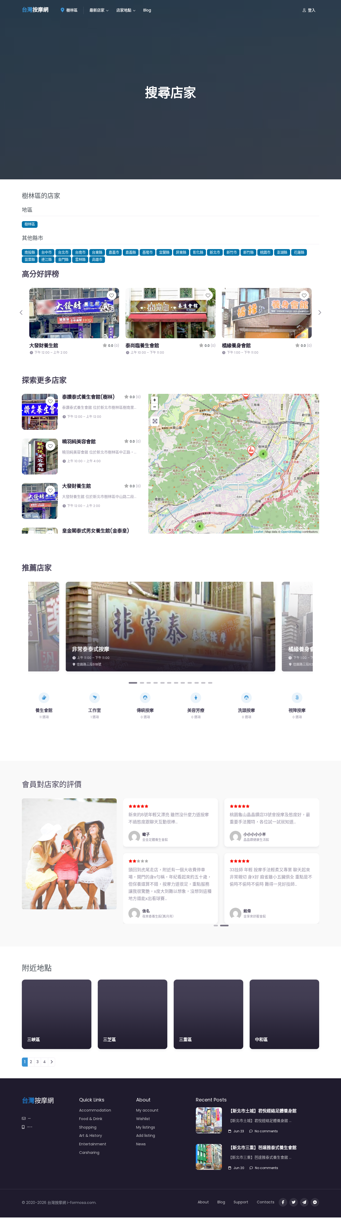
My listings (145, 1127)
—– (30, 1127)
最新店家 (97, 10)
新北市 (215, 252)
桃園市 (265, 252)
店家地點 (123, 10)
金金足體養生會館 (155, 839)
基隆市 (147, 252)
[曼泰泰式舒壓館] (251, 450)
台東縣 (97, 252)
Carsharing (89, 1152)
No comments (266, 1131)
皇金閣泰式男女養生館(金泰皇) (95, 530)
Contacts (265, 1202)
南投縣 (30, 252)
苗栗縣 (30, 259)
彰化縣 (198, 252)
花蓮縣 (299, 252)
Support (241, 1202)
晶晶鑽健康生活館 (256, 839)
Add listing (145, 1135)
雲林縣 (80, 259)
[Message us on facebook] (315, 1202)
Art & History (90, 1135)
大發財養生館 (43, 345)
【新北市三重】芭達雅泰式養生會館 (262, 1148)
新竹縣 (248, 252)
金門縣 (63, 259)
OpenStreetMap (291, 531)
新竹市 (231, 252)
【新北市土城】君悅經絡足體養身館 (262, 1111)
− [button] (154, 407)
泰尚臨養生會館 (142, 345)
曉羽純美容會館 (79, 441)
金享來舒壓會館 (254, 916)
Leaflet (258, 531)
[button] (21, 312)
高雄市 (97, 259)
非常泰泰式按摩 (90, 649)
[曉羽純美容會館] (245, 394)
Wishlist (143, 1118)
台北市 (63, 252)
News (141, 1144)
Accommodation (95, 1110)
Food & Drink (90, 1118)
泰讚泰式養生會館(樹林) (88, 397)
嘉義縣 (130, 252)
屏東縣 (181, 252)
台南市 (80, 252)
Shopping (87, 1127)
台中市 (46, 252)
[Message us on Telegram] (304, 1202)
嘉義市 (114, 252)
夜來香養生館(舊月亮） (159, 916)
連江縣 (46, 259)
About (203, 1202)
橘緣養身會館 (236, 345)
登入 (311, 10)
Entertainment (92, 1144)
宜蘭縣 (164, 252)
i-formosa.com (81, 1202)
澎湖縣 (282, 252)
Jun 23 (238, 1131)
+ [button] (154, 400)
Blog (147, 10)
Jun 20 (238, 1168)
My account (147, 1110)
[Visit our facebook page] (283, 1202)
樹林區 (71, 10)
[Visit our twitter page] (293, 1202)
